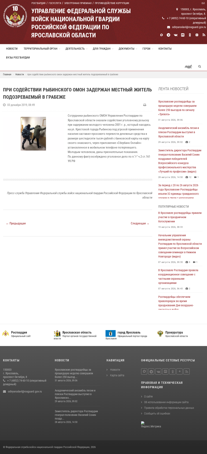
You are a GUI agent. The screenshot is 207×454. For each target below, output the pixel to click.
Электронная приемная (78, 3)
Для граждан (102, 48)
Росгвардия (38, 3)
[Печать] (145, 105)
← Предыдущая (16, 223)
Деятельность (75, 48)
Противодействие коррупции (112, 3)
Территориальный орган (40, 48)
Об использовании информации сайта (166, 402)
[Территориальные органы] (190, 66)
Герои (146, 48)
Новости (12, 48)
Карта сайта (117, 375)
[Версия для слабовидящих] (204, 2)
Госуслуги (55, 3)
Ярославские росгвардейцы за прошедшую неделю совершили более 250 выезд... (74, 373)
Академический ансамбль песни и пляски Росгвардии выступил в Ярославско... (75, 394)
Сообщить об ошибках (157, 413)
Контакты (165, 48)
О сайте (148, 396)
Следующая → (140, 223)
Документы (126, 48)
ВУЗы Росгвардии (18, 57)
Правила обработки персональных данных (169, 407)
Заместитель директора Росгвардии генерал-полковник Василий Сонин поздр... (76, 415)
